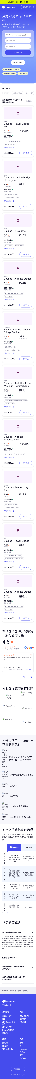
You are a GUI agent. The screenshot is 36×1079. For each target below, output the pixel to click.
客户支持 (23, 1019)
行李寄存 (13, 991)
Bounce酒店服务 (8, 1030)
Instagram (23, 1049)
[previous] (24, 676)
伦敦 (19, 991)
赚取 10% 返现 (24, 2)
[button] (18, 52)
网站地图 (23, 1022)
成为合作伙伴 (7, 1027)
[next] (31, 676)
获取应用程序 (7, 1016)
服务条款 (5, 1043)
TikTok (22, 1052)
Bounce (5, 991)
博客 (3, 1019)
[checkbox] (6, 93)
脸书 (21, 1043)
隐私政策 (5, 1046)
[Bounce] (8, 7)
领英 (21, 1055)
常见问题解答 (24, 1016)
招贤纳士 (5, 1033)
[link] (27, 7)
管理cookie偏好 (8, 1049)
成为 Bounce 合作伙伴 (8, 1023)
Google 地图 (28, 669)
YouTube (23, 1058)
